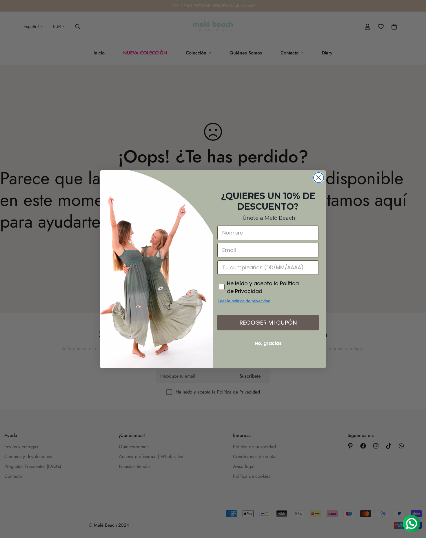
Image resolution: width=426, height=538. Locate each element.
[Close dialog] (319, 178)
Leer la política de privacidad (244, 301)
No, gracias (268, 343)
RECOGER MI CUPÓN (268, 323)
